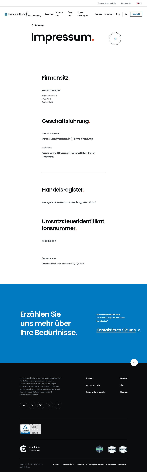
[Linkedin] (23, 405)
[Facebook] (58, 405)
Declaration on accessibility (63, 464)
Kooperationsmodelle (107, 3)
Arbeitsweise (126, 3)
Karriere (98, 14)
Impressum (122, 464)
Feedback (80, 464)
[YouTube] (40, 405)
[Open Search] (125, 14)
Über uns (70, 14)
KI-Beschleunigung (33, 14)
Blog (118, 14)
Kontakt (136, 14)
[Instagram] (32, 405)
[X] (49, 405)
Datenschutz (111, 464)
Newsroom (109, 14)
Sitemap (124, 392)
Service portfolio (93, 385)
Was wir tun (59, 14)
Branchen (49, 14)
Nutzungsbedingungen (95, 464)
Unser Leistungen (83, 14)
